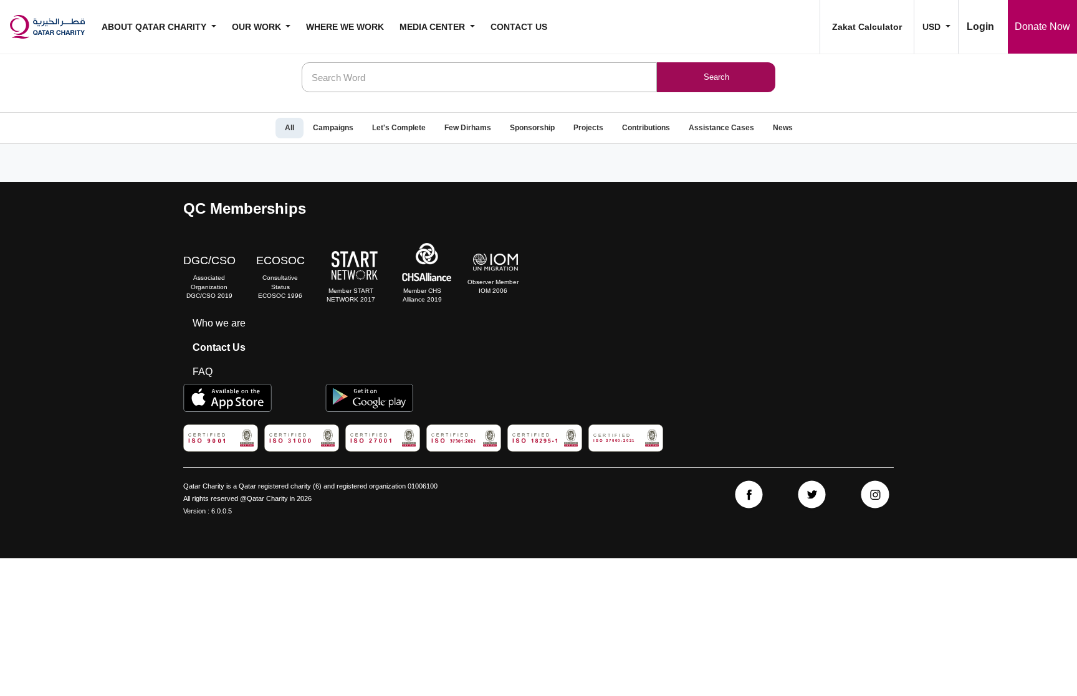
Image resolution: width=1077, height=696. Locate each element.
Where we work (345, 27)
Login (980, 26)
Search (716, 77)
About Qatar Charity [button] (155, 27)
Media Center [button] (433, 27)
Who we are (219, 323)
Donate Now (1042, 26)
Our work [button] (258, 27)
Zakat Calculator (867, 27)
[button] (936, 27)
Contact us (519, 27)
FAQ (203, 371)
